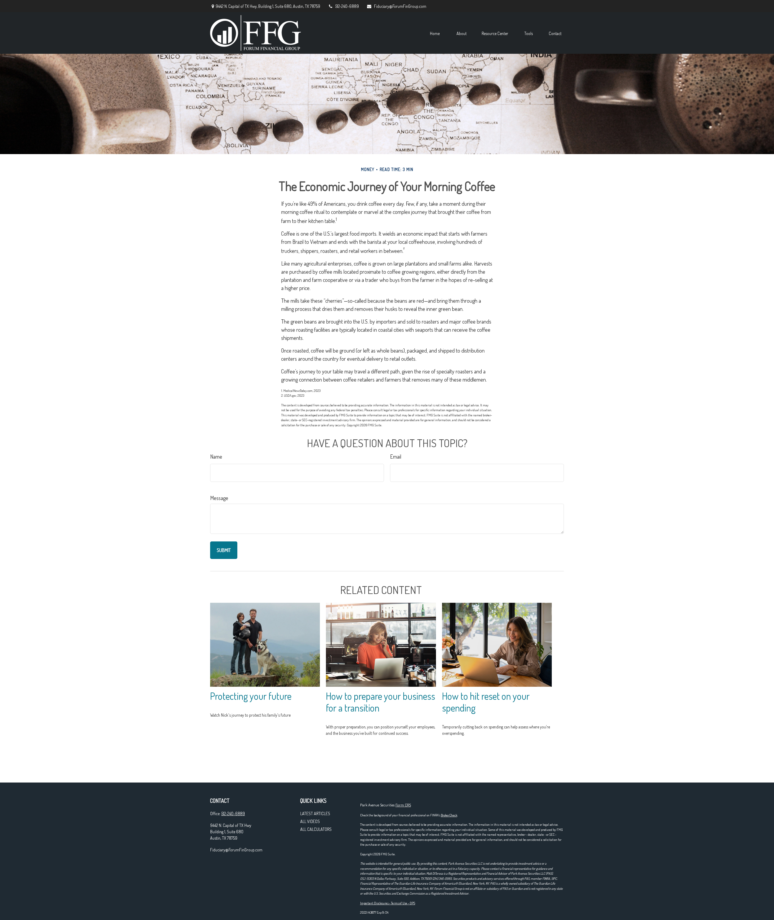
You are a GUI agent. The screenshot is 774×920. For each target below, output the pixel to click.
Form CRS (403, 804)
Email (395, 456)
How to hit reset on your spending (486, 702)
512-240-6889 (347, 6)
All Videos (310, 821)
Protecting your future (250, 696)
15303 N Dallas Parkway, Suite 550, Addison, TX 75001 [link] (399, 878)
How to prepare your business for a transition (380, 702)
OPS (412, 903)
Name (216, 456)
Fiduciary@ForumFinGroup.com (400, 6)
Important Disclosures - (375, 903)
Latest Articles (315, 813)
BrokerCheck (449, 815)
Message (219, 498)
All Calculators (316, 829)
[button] (435, 33)
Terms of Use (399, 903)
